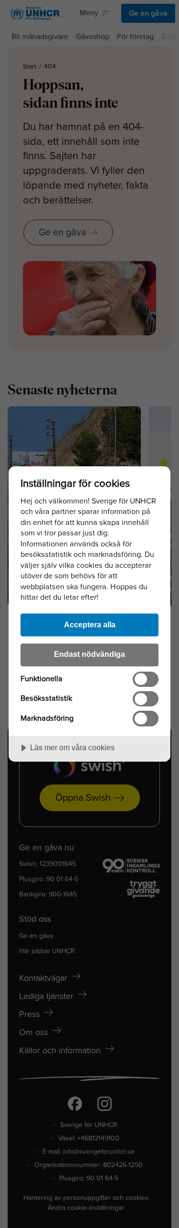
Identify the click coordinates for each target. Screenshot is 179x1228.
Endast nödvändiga (89, 654)
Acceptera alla (90, 624)
